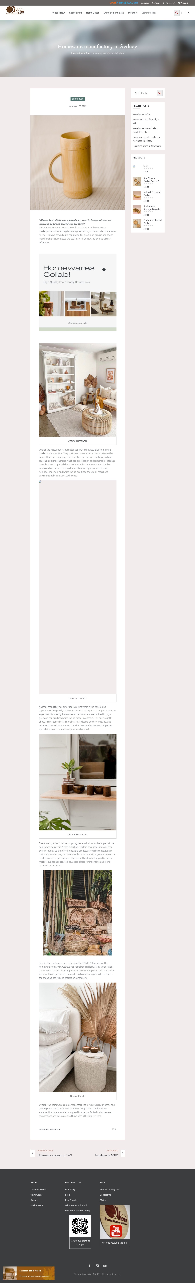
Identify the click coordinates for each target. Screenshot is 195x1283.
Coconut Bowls (38, 1189)
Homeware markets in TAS (55, 1155)
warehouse (55, 1129)
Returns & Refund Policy (77, 1210)
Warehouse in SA (141, 114)
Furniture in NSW (106, 1155)
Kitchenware (37, 1205)
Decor (34, 1200)
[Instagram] (97, 1266)
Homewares (36, 1195)
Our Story (70, 1189)
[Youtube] (105, 1266)
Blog (67, 1195)
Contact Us (105, 1195)
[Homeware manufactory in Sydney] (77, 162)
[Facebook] (89, 1266)
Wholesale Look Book (76, 1205)
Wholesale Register (109, 1189)
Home (74, 53)
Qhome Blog (84, 53)
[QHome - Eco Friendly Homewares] (15, 10)
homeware (44, 1129)
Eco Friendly (71, 1200)
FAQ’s (102, 1200)
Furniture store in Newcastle (147, 146)
